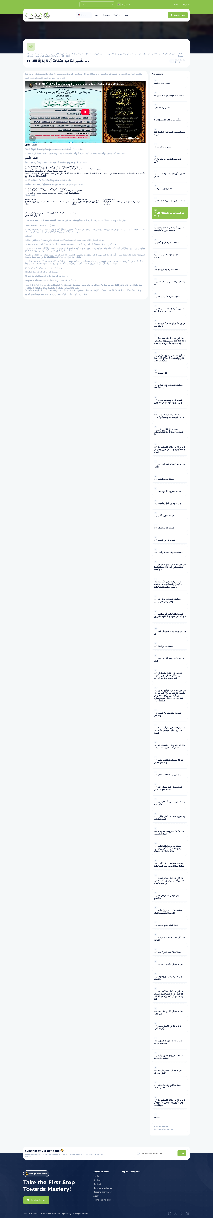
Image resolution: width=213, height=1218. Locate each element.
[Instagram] (169, 1213)
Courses (106, 15)
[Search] (112, 4)
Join (182, 1153)
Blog (126, 15)
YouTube (117, 15)
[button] (24, 4)
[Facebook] (187, 1213)
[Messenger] (181, 1213)
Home (96, 15)
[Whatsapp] (175, 1213)
